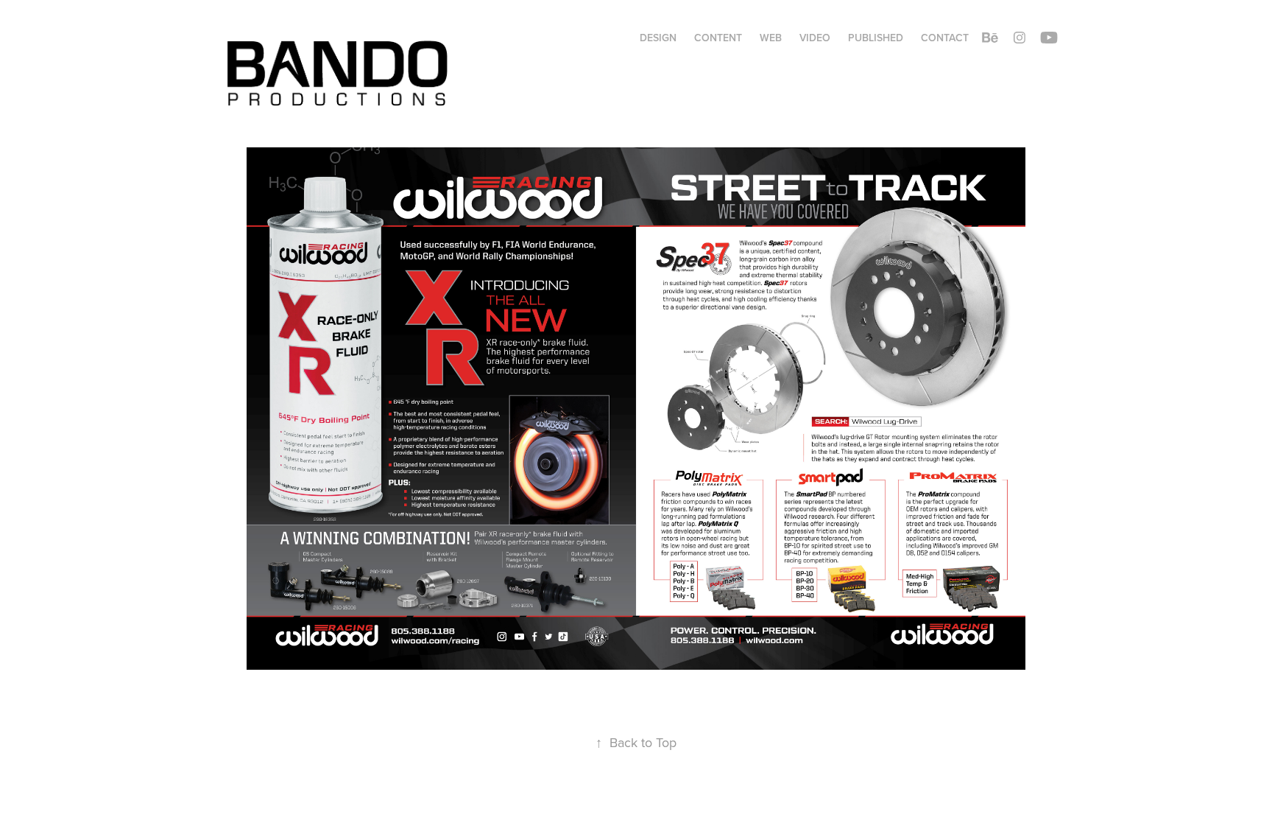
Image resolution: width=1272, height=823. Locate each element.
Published (875, 37)
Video (814, 37)
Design (658, 37)
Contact (945, 37)
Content (718, 37)
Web (771, 37)
